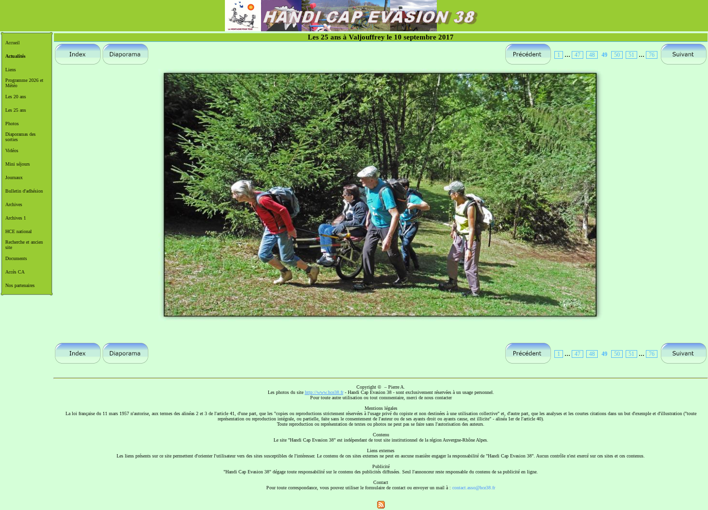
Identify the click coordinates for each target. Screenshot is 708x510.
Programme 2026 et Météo (24, 83)
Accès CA (15, 272)
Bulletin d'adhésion (24, 191)
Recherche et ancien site (24, 244)
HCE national (18, 231)
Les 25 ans (15, 110)
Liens (10, 69)
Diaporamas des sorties (20, 136)
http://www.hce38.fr (324, 392)
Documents (16, 258)
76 (652, 55)
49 (604, 55)
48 (592, 55)
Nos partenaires (20, 285)
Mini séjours (17, 164)
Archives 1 (15, 218)
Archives (13, 204)
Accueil (12, 42)
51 (631, 55)
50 (617, 55)
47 (577, 55)
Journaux (14, 177)
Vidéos (11, 150)
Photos (12, 123)
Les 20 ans (15, 96)
